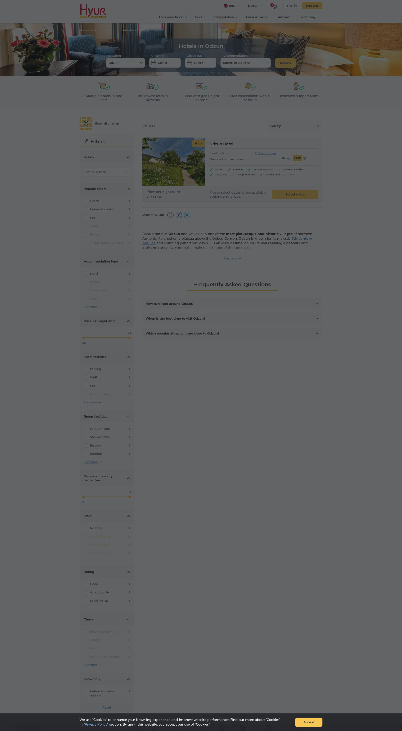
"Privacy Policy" (96, 724)
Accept (309, 722)
